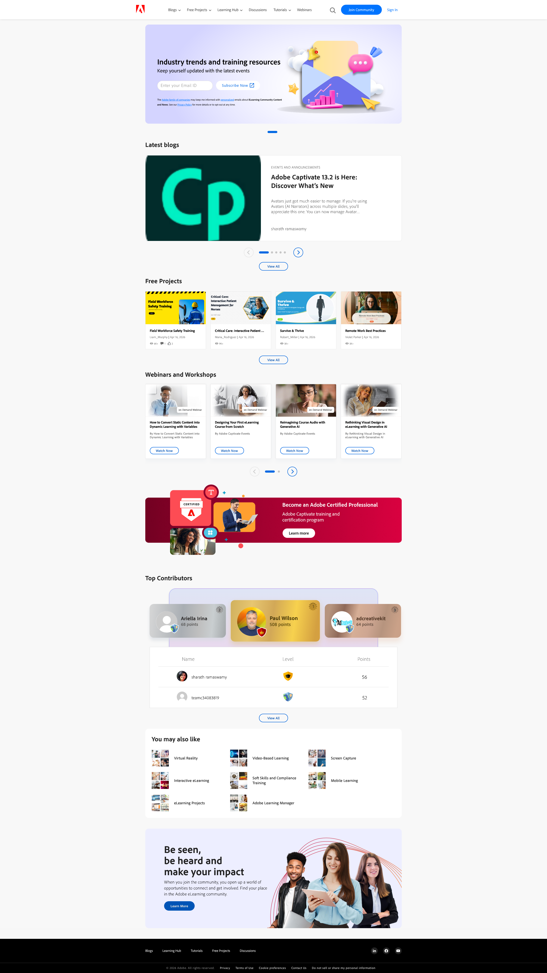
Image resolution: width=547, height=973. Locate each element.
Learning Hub (229, 9)
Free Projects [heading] (221, 950)
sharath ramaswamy (289, 228)
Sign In (392, 9)
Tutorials (281, 9)
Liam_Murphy (159, 337)
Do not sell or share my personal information (344, 968)
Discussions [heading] (248, 950)
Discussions (258, 9)
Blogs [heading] (149, 950)
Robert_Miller (289, 337)
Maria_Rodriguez (225, 337)
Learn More (179, 906)
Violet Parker (353, 337)
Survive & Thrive (292, 330)
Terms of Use (244, 968)
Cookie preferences (272, 968)
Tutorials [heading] (197, 950)
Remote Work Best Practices (365, 330)
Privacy (225, 968)
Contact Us (298, 968)
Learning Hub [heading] (171, 950)
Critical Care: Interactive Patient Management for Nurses (255, 330)
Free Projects (197, 9)
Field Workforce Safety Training (172, 330)
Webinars (304, 9)
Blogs (172, 9)
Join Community (361, 9)
